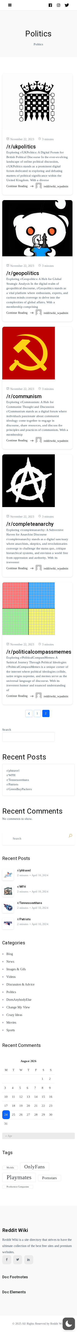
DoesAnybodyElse (18, 999)
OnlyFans (34, 1166)
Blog (9, 954)
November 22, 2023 (22, 139)
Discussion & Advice (20, 984)
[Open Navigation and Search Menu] (9, 5)
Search (6, 729)
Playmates (19, 1177)
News (10, 961)
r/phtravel (13, 770)
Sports (10, 1030)
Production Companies (18, 1187)
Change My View (18, 1007)
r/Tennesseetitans (18, 779)
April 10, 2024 (40, 875)
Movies (11, 1022)
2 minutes (22, 875)
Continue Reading (17, 186)
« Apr (8, 1135)
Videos (11, 977)
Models (10, 1167)
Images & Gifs (16, 969)
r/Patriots (12, 784)
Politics (11, 992)
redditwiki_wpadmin (56, 186)
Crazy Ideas (14, 1015)
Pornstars (49, 1178)
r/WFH (11, 775)
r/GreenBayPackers (19, 789)
